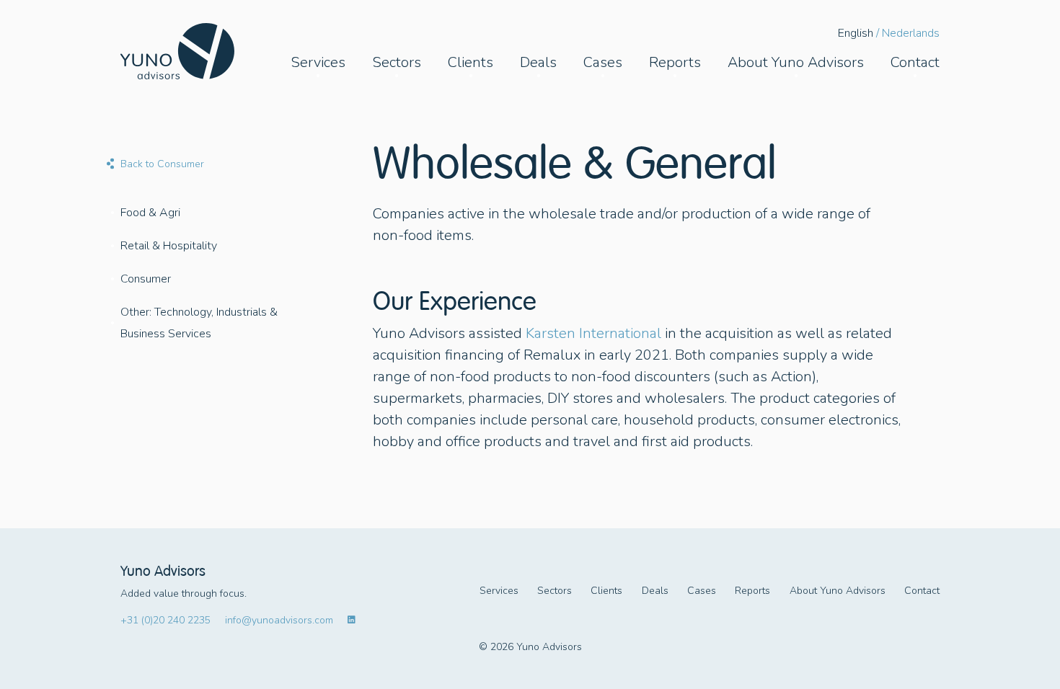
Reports (752, 590)
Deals (655, 590)
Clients (606, 590)
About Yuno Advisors (837, 590)
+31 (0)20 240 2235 (165, 620)
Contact (922, 590)
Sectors (554, 590)
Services (499, 590)
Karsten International (593, 333)
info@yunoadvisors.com (279, 620)
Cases (701, 590)
